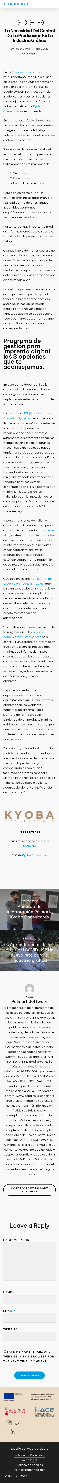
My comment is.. (17, 1240)
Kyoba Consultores (35, 855)
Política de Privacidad (29, 1455)
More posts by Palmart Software (29, 1190)
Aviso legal (29, 1460)
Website (10, 1329)
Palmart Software (23, 48)
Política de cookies (29, 1465)
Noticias (36, 22)
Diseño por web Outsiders (29, 1448)
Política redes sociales (29, 1469)
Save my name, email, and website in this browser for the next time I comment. (28, 1356)
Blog (21, 22)
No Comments (29, 53)
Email (9, 1310)
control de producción (29, 72)
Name (9, 1292)
